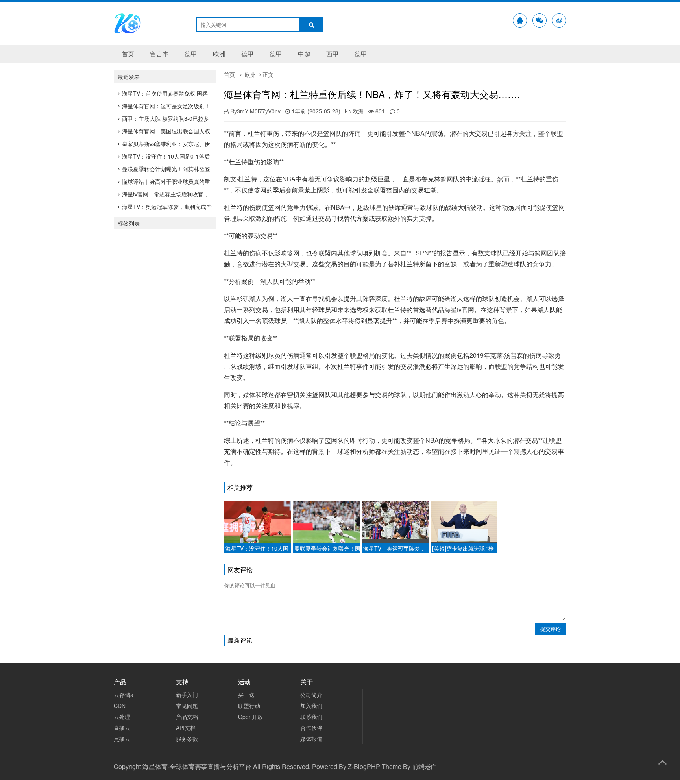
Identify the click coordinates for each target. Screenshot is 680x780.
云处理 (122, 717)
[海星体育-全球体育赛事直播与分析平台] (127, 32)
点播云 (122, 739)
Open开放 (250, 717)
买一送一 (249, 695)
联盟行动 (249, 706)
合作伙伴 (311, 728)
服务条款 (187, 739)
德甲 (191, 53)
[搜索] (311, 24)
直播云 (122, 728)
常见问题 (187, 706)
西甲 (332, 53)
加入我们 (311, 706)
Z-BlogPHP (364, 766)
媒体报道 (311, 739)
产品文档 (187, 717)
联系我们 (311, 717)
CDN (120, 706)
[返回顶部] (662, 761)
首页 (128, 53)
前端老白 (424, 766)
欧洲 (219, 53)
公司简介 (311, 695)
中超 (304, 53)
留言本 (159, 53)
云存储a (123, 695)
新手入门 (187, 695)
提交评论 (550, 628)
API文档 (186, 728)
